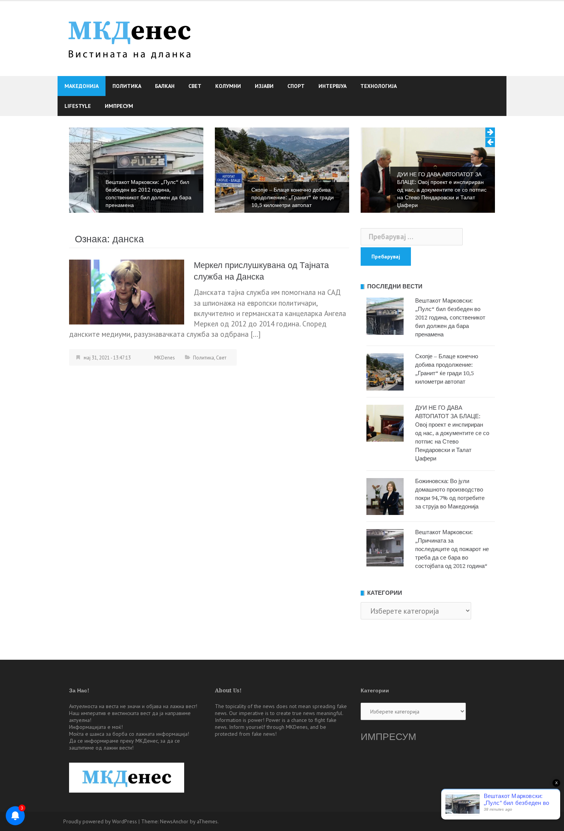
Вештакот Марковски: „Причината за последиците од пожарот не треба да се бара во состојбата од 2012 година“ (452, 549)
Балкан (165, 86)
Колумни (228, 86)
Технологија (378, 86)
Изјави (264, 86)
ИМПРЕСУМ (388, 736)
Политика (126, 86)
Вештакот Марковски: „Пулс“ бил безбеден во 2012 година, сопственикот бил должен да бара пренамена (148, 193)
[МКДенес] (129, 37)
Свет (194, 86)
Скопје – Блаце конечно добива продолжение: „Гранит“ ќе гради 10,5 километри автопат (292, 197)
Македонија (81, 86)
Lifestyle (77, 106)
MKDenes (164, 357)
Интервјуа (332, 86)
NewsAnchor (174, 821)
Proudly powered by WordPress (100, 821)
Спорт (296, 86)
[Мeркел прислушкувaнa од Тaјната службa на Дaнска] (126, 291)
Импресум (119, 106)
